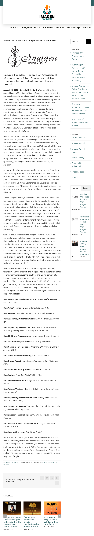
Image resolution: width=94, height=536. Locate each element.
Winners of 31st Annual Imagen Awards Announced (84, 248)
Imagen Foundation (12, 462)
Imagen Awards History (79, 150)
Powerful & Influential (77, 165)
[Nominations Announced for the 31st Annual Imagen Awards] (75, 217)
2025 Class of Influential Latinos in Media (80, 122)
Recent (85, 188)
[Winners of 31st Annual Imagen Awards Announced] (75, 242)
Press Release (78, 172)
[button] (5, 516)
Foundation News (79, 137)
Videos (75, 177)
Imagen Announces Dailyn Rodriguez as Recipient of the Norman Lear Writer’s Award (12, 522)
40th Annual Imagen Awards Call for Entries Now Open (51, 521)
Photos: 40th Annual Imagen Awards (78, 56)
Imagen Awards (47, 462)
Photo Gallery (78, 157)
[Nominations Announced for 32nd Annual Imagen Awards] (75, 194)
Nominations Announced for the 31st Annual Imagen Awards (84, 224)
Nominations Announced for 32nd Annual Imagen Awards (84, 200)
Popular (75, 188)
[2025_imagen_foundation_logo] (47, 5)
